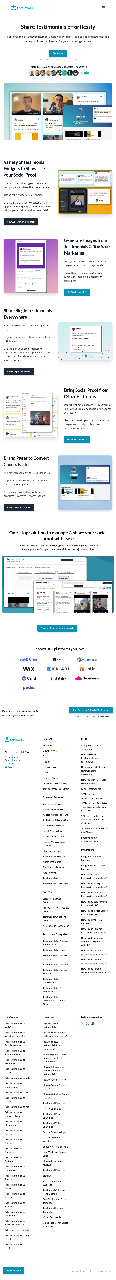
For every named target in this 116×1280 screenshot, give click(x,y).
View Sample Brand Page (18, 507)
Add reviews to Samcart (17, 1229)
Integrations (49, 767)
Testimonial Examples (54, 1103)
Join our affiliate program (56, 788)
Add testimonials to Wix (17, 1092)
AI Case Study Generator (56, 925)
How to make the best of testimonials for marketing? (93, 771)
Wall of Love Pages (52, 803)
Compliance (10, 763)
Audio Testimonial (52, 861)
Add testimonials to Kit (17, 1106)
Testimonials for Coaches (56, 964)
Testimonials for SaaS (54, 949)
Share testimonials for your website (57, 628)
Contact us (73, 1271)
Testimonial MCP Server (55, 883)
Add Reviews (49, 872)
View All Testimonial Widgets (21, 221)
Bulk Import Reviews (53, 867)
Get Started (58, 53)
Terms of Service (12, 760)
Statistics (47, 1175)
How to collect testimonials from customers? (90, 758)
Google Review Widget (55, 1132)
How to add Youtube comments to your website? (92, 941)
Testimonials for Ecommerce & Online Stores (54, 1000)
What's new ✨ (51, 750)
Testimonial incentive (54, 856)
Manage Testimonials (54, 836)
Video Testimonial (52, 1217)
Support (8, 766)
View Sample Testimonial (19, 371)
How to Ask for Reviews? (55, 1079)
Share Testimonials (52, 850)
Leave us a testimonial (54, 783)
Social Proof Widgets (53, 830)
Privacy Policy (11, 757)
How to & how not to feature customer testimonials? (53, 1070)
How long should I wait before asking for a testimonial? (55, 1058)
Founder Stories (51, 777)
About (46, 772)
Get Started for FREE (77, 292)
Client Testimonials (91, 788)
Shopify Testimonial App (55, 1146)
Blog (45, 756)
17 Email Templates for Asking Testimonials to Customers (93, 819)
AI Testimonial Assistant (55, 814)
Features (47, 745)
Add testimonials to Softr (18, 1077)
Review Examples (52, 1108)
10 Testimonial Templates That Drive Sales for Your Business (94, 807)
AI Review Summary (53, 825)
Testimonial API (51, 878)
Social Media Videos (53, 809)
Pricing (46, 761)
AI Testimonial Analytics (55, 820)
